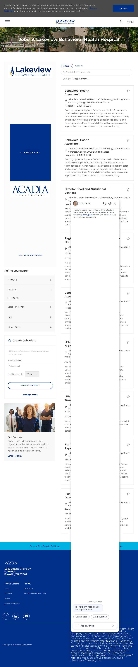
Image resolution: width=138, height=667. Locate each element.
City (10, 317)
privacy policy (87, 215)
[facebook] (6, 616)
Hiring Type (14, 327)
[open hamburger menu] (7, 22)
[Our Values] (29, 432)
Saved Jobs (28, 588)
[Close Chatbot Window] (115, 203)
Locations (9, 593)
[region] (95, 414)
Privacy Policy (125, 628)
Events (7, 598)
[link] (30, 395)
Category (13, 279)
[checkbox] (128, 91)
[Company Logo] (65, 21)
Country (12, 289)
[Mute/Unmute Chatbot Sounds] (110, 203)
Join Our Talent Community (35, 593)
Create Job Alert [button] (30, 385)
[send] (113, 626)
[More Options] (77, 626)
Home (7, 588)
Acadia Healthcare (12, 604)
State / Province (16, 307)
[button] (121, 21)
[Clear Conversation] (105, 203)
